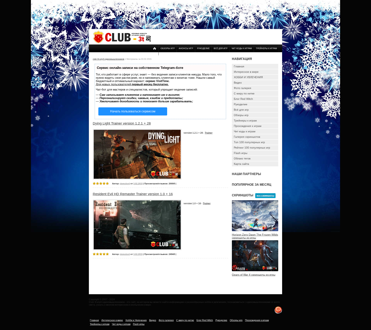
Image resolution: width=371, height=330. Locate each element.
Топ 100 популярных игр (249, 142)
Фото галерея (242, 88)
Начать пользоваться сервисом (132, 111)
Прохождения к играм (247, 125)
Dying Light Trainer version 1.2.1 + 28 (122, 123)
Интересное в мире (246, 71)
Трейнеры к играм (266, 48)
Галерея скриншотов (247, 136)
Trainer (209, 133)
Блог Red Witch (243, 98)
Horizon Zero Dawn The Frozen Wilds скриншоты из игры (255, 236)
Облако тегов (242, 158)
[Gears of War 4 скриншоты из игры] (255, 270)
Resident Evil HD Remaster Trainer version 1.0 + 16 (133, 194)
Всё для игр (220, 48)
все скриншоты (265, 195)
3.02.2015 (138, 183)
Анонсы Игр (186, 48)
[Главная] (122, 43)
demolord (125, 183)
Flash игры (240, 153)
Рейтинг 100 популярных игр (252, 147)
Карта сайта (241, 163)
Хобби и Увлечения (136, 320)
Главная (239, 66)
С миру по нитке (244, 93)
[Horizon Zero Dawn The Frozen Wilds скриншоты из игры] (255, 230)
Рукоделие (203, 48)
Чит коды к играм (241, 48)
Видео (238, 82)
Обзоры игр (168, 48)
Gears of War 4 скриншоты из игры (253, 274)
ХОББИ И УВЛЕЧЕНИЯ (248, 77)
